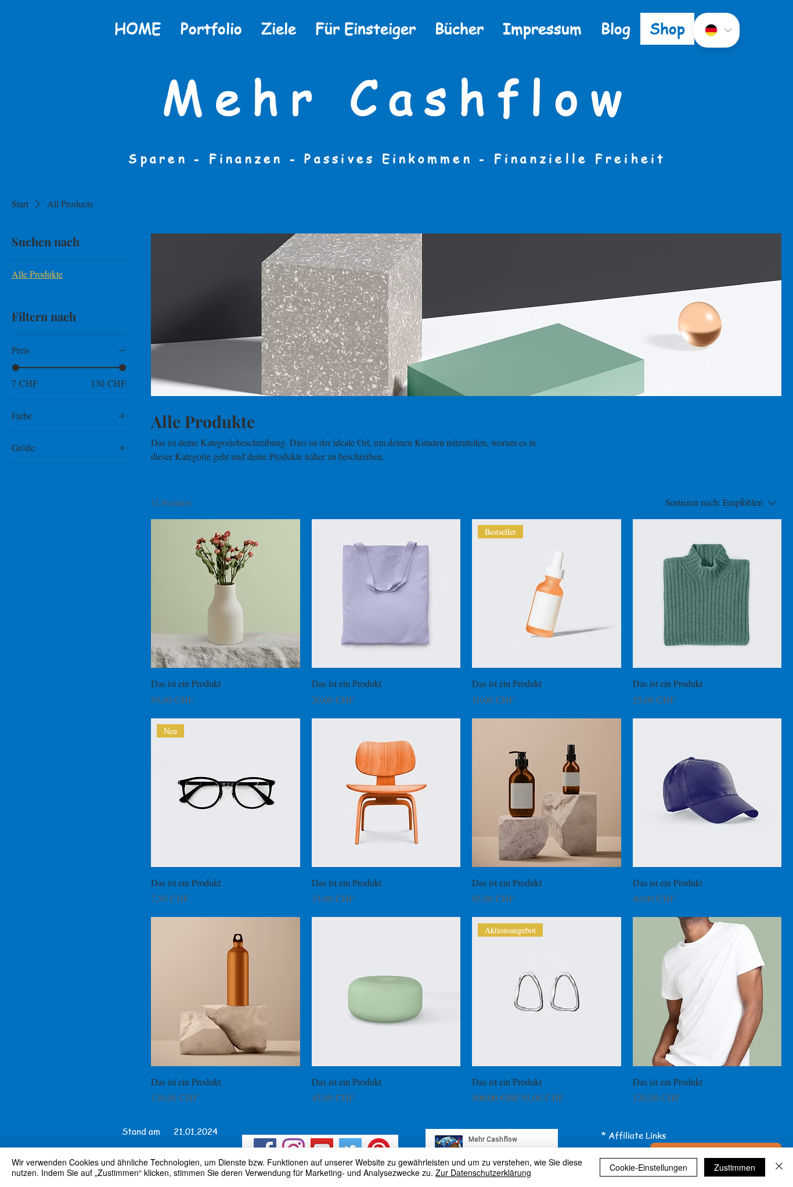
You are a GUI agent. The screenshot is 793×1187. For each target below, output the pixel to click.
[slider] (16, 368)
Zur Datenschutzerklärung (483, 1172)
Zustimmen (734, 1167)
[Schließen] (779, 1167)
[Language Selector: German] (717, 30)
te (639, 1135)
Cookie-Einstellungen (648, 1167)
